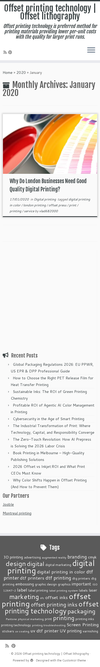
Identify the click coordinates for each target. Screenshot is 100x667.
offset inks (56, 597)
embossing (24, 584)
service (29, 211)
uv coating (22, 631)
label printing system (63, 590)
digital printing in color (61, 571)
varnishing (90, 631)
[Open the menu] (91, 51)
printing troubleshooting (49, 625)
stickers (8, 631)
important (81, 584)
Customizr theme (74, 660)
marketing (24, 596)
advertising (32, 557)
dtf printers (32, 577)
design (16, 563)
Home (8, 72)
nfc (42, 598)
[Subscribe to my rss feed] (5, 52)
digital (35, 563)
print (73, 205)
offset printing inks (54, 604)
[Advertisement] (50, 300)
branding (77, 556)
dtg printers (81, 578)
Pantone (11, 619)
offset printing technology (52, 607)
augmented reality (54, 557)
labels (83, 590)
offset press (58, 205)
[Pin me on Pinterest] (11, 52)
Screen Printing (83, 624)
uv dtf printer (44, 630)
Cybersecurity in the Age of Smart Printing (49, 418)
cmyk (92, 557)
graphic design (46, 584)
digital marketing (58, 564)
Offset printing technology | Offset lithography (50, 12)
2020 (21, 72)
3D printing (13, 557)
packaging (81, 611)
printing (16, 211)
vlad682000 (48, 211)
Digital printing (45, 199)
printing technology (16, 624)
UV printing (71, 631)
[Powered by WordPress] (32, 659)
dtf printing (58, 577)
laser (93, 590)
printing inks (84, 618)
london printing (35, 205)
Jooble (8, 504)
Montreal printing (17, 513)
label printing (38, 590)
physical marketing (31, 619)
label (22, 589)
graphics (64, 584)
